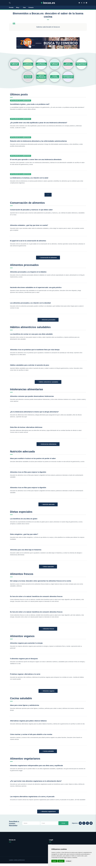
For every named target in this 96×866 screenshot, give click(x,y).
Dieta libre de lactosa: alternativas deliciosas (26, 427)
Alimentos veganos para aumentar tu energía (26, 643)
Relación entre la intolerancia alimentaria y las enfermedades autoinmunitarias (38, 141)
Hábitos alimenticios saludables (41, 76)
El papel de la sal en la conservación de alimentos (28, 241)
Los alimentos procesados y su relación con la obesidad (30, 303)
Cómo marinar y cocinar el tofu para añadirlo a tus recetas (31, 734)
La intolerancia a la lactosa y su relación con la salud (29, 178)
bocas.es (48, 2)
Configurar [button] (68, 861)
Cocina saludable (54, 77)
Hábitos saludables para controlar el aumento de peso (29, 365)
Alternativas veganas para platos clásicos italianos (28, 721)
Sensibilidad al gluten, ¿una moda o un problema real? (29, 104)
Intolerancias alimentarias (81, 64)
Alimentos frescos (14, 64)
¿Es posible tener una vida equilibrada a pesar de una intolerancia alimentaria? (38, 123)
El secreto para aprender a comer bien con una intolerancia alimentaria (35, 159)
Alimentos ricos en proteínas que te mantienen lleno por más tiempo (35, 349)
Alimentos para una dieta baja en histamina (25, 550)
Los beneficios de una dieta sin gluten (23, 519)
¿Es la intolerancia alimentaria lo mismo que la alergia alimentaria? (34, 412)
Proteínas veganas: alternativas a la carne (25, 674)
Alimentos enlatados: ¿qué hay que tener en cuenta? (29, 225)
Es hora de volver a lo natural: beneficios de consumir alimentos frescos (36, 596)
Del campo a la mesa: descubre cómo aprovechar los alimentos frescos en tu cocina (40, 581)
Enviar (63, 823)
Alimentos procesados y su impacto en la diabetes (28, 272)
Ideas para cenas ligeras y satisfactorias (24, 705)
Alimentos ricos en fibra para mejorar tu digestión (28, 472)
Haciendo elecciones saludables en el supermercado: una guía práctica (35, 287)
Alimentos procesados (28, 64)
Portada (11, 7)
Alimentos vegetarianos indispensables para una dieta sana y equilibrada (36, 765)
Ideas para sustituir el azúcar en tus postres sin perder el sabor (33, 458)
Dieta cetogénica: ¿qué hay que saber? (24, 534)
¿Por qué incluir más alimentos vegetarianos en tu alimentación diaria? (36, 781)
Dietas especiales (68, 64)
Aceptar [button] (54, 861)
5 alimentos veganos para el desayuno (24, 658)
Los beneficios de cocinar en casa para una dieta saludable (31, 334)
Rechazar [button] (61, 861)
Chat (24, 7)
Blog (17, 7)
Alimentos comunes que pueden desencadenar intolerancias (32, 396)
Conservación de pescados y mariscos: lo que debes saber (31, 210)
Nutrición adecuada (27, 77)
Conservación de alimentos (68, 77)
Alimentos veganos (54, 64)
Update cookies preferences (17, 860)
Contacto (31, 7)
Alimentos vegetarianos (41, 64)
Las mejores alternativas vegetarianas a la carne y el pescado (32, 796)
